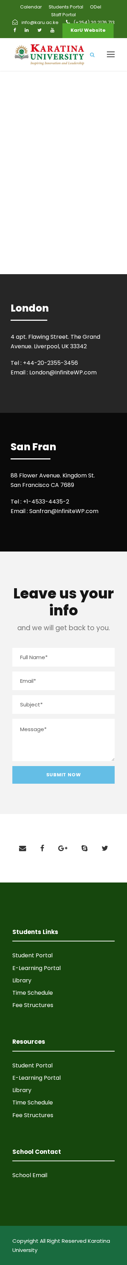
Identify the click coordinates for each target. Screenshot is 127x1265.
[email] (22, 848)
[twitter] (39, 30)
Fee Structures (32, 1005)
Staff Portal (63, 14)
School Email (29, 1175)
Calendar (31, 7)
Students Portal (66, 7)
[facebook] (14, 30)
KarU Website (88, 30)
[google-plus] (62, 848)
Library (21, 980)
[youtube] (52, 30)
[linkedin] (27, 30)
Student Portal (32, 955)
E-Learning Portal (36, 968)
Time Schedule (32, 993)
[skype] (84, 848)
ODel (95, 7)
